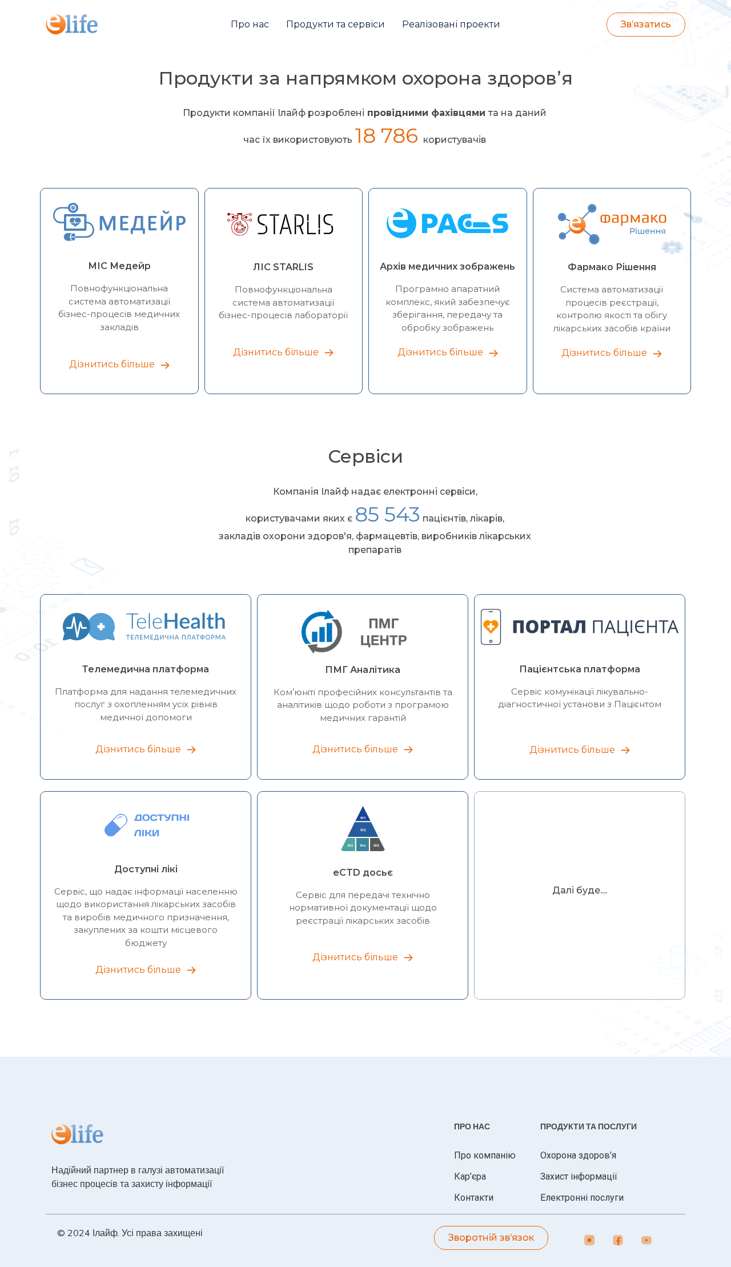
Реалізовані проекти (451, 24)
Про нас (250, 24)
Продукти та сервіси (335, 24)
